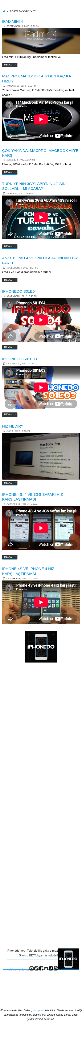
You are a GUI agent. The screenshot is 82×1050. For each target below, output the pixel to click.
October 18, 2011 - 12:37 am (22, 578)
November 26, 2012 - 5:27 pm (22, 268)
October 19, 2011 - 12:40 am (22, 504)
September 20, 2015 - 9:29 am (23, 26)
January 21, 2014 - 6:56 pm (21, 86)
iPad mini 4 (12, 21)
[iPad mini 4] (41, 41)
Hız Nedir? (12, 426)
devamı (8, 64)
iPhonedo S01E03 (19, 359)
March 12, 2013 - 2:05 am (20, 193)
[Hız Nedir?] (41, 456)
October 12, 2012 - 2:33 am (21, 364)
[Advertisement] (20, 734)
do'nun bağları (18, 969)
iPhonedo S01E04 (19, 291)
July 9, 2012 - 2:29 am (18, 431)
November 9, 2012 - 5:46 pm (22, 296)
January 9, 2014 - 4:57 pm (21, 160)
